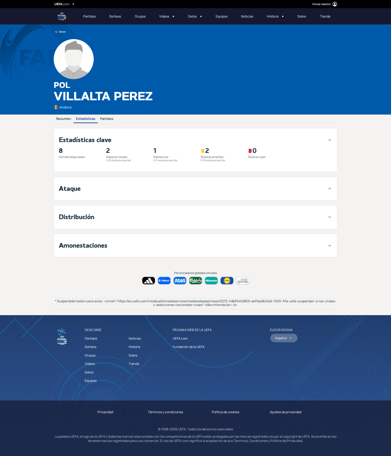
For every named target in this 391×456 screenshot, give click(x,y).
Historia (134, 346)
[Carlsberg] (195, 281)
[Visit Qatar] (242, 281)
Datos (89, 372)
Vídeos (90, 363)
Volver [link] (62, 31)
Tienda (134, 363)
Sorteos (90, 346)
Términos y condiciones (165, 412)
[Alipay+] (164, 281)
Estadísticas (85, 119)
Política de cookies (225, 412)
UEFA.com (180, 338)
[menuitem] (91, 16)
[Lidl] (227, 281)
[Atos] (180, 281)
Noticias (135, 338)
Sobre (133, 355)
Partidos (106, 119)
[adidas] (148, 281)
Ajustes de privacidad (285, 412)
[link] (89, 16)
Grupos (90, 355)
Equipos (91, 380)
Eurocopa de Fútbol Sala (62, 16)
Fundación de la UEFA (188, 346)
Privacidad (105, 412)
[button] (167, 16)
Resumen (63, 119)
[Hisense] (211, 281)
